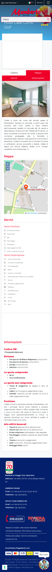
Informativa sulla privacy (31, 531)
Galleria (14, 73)
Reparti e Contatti (12, 528)
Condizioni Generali (13, 531)
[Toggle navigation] (48, 3)
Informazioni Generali (28, 528)
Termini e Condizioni (29, 536)
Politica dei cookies (13, 536)
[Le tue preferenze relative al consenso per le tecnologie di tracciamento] (4, 567)
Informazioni (38, 78)
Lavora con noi (11, 539)
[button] (30, 2)
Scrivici (40, 3)
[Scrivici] (45, 2)
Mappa (38, 73)
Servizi (14, 78)
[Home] (26, 11)
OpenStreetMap (32, 213)
